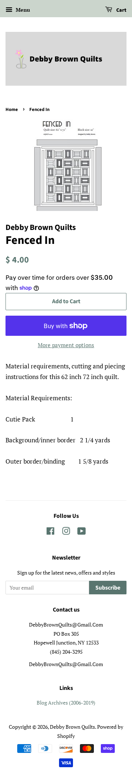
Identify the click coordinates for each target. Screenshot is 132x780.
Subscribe (107, 588)
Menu (22, 9)
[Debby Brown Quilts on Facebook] (50, 532)
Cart (120, 10)
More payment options (66, 345)
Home (12, 109)
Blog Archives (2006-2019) (66, 702)
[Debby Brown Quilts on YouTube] (81, 532)
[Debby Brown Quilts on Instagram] (66, 532)
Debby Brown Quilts (72, 726)
